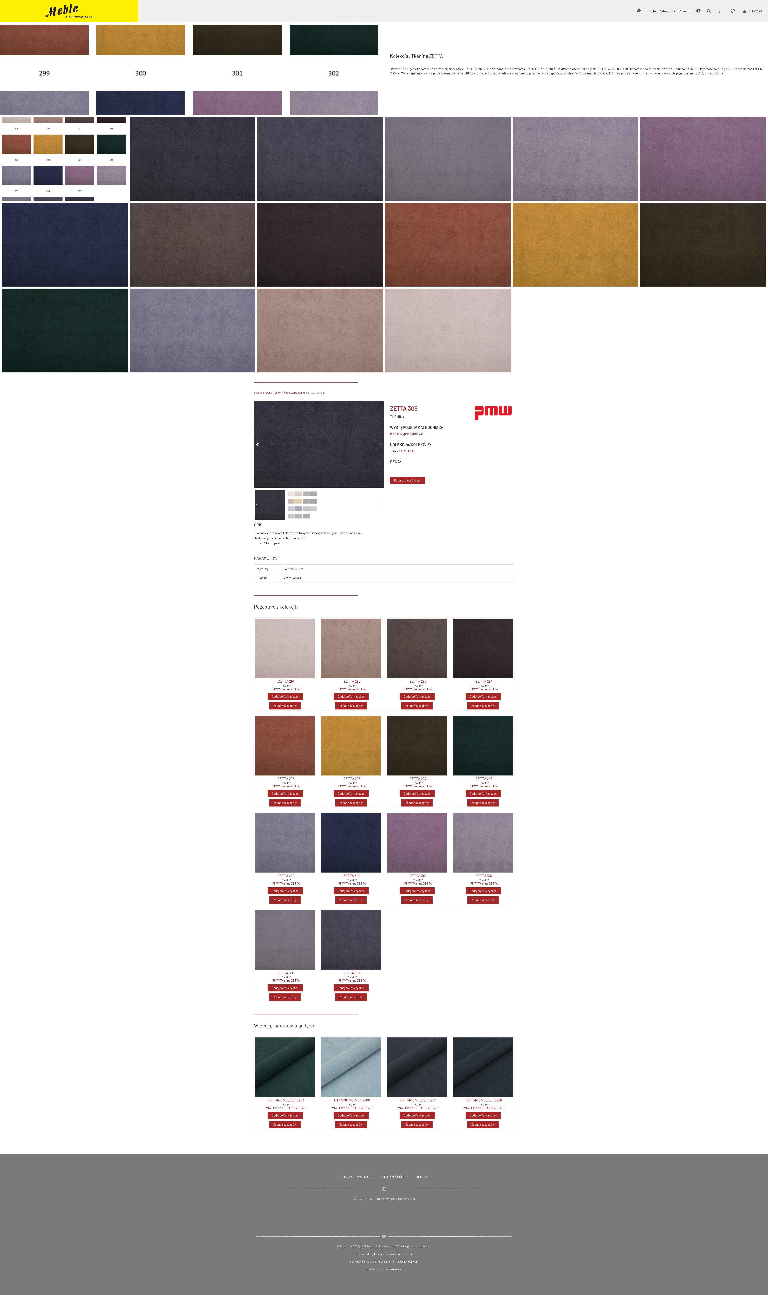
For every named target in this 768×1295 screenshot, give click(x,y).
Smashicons (382, 1261)
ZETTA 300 (352, 875)
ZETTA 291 (286, 681)
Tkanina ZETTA (402, 451)
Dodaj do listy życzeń (407, 480)
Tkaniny (397, 416)
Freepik (378, 1254)
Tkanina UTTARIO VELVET (290, 1108)
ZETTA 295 (286, 778)
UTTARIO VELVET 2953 (286, 1100)
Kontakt (422, 1177)
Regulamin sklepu (394, 1177)
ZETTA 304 (352, 973)
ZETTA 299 (286, 875)
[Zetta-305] (319, 444)
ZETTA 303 (286, 973)
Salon (277, 392)
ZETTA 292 (352, 681)
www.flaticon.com (401, 1254)
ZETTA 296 (352, 778)
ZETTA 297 (418, 778)
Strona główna (263, 392)
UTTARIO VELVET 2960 (352, 1100)
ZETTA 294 (484, 681)
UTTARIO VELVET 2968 (484, 1100)
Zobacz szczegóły (285, 705)
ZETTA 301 (418, 875)
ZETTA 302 (484, 875)
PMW (275, 689)
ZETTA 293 (418, 681)
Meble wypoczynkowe (296, 392)
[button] (257, 444)
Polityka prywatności (355, 1177)
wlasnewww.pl (396, 1269)
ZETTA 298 (484, 778)
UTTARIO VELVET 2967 (418, 1100)
